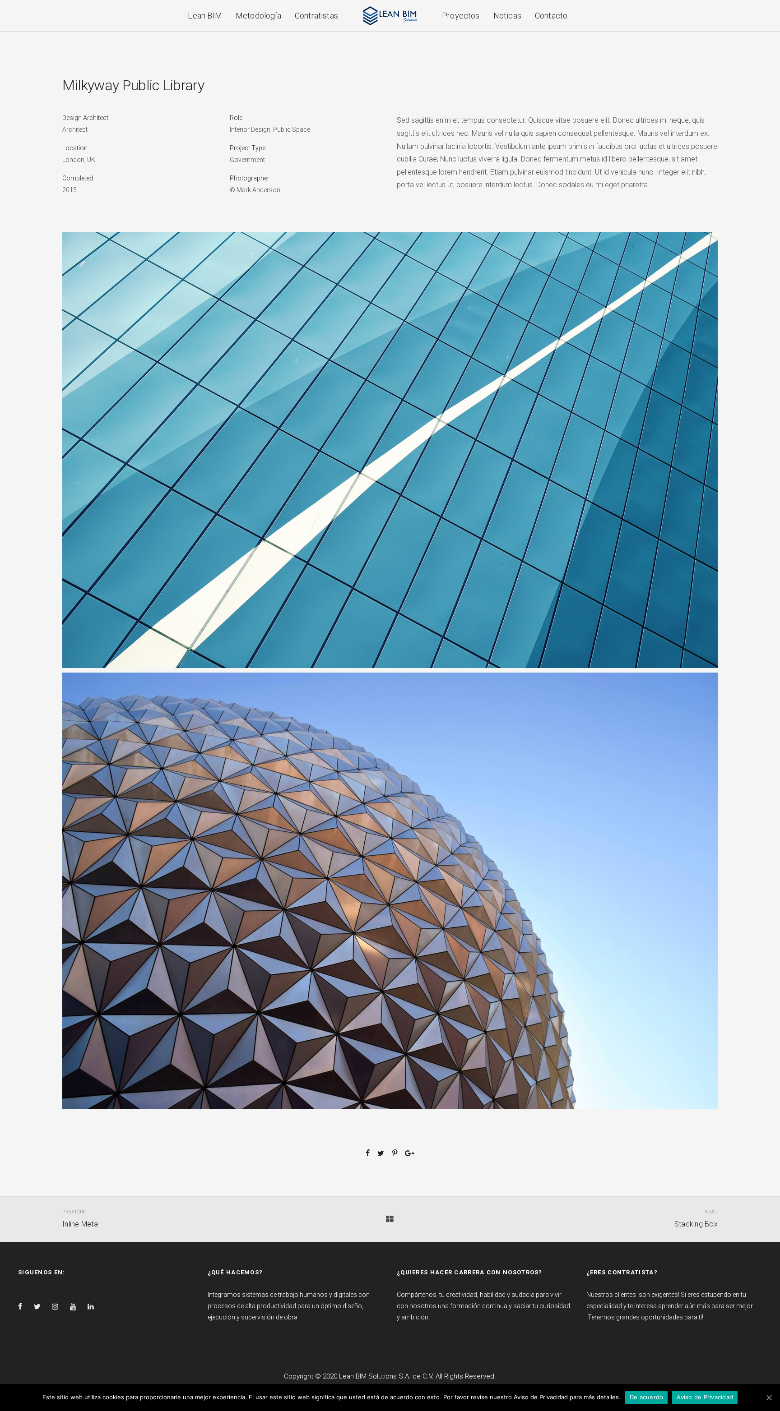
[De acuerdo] (768, 1397)
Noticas (507, 15)
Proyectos (461, 15)
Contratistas (316, 15)
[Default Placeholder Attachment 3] (389, 891)
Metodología (258, 15)
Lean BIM (205, 15)
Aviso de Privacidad (705, 1397)
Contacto (551, 15)
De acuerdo (647, 1397)
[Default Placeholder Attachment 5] (389, 450)
